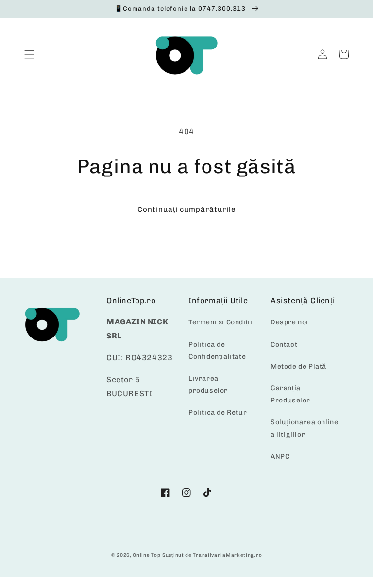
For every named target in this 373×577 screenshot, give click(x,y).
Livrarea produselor (208, 384)
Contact (284, 344)
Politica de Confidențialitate (217, 350)
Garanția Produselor (290, 394)
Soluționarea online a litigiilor (304, 428)
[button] (29, 54)
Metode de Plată (298, 366)
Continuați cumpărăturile (186, 209)
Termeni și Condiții (220, 322)
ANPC (280, 456)
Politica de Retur (217, 412)
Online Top (146, 555)
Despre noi (289, 322)
